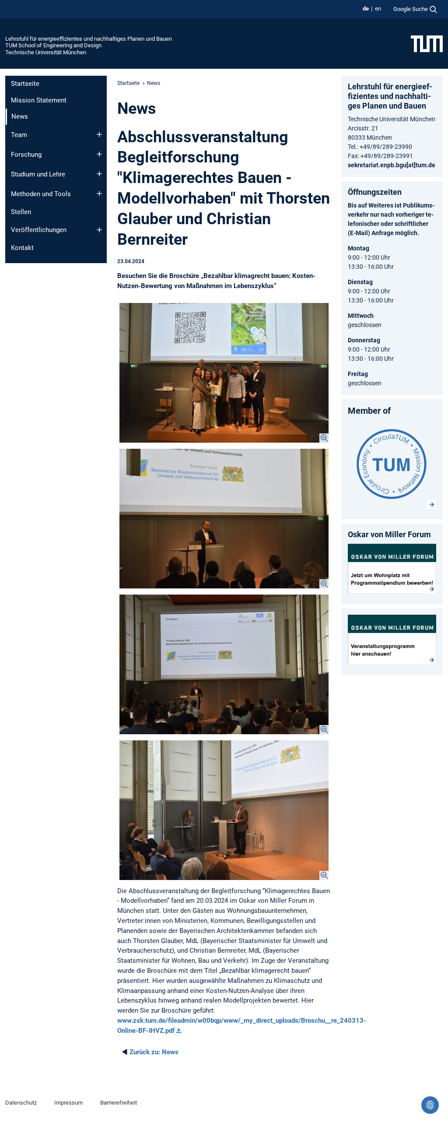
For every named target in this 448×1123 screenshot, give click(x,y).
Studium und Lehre (38, 174)
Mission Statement (38, 100)
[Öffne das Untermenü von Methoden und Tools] (99, 193)
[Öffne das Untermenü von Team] (99, 134)
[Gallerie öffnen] (224, 373)
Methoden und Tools (41, 194)
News (154, 1052)
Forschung (26, 154)
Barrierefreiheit (118, 1102)
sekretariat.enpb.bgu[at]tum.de (391, 165)
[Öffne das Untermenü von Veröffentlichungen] (99, 230)
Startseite (25, 84)
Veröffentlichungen (38, 230)
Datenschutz (21, 1102)
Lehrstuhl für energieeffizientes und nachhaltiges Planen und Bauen (88, 38)
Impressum (68, 1102)
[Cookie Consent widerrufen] (430, 1105)
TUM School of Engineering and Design (53, 45)
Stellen (21, 212)
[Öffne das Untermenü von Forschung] (99, 154)
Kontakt (22, 248)
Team (19, 135)
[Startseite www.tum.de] (427, 43)
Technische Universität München (45, 52)
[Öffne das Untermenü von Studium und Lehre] (99, 174)
